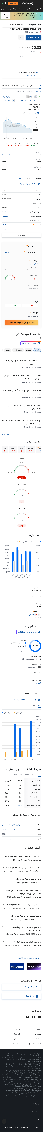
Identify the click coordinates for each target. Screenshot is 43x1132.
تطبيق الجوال (37, 1034)
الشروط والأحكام (37, 1104)
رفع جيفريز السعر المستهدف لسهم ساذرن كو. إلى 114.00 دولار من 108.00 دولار (21, 422)
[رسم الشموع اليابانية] (39, 96)
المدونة (39, 1029)
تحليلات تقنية (35, 442)
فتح (19, 805)
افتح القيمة (7, 154)
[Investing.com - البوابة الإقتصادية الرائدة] (29, 3)
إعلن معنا (17, 1034)
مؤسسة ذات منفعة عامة (9, 829)
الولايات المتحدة (6, 839)
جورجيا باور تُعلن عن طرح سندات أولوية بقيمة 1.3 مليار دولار (22, 392)
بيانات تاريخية (20, 91)
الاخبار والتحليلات (18, 85)
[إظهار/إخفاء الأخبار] (27, 96)
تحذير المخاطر (37, 1119)
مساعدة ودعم (16, 1039)
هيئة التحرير (16, 1043)
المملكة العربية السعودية (15, 9)
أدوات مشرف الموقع (35, 1043)
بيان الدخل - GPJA (32, 693)
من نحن (17, 1029)
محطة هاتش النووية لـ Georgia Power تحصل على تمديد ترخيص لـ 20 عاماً (22, 377)
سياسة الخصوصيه (36, 1111)
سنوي (39, 705)
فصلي (33, 705)
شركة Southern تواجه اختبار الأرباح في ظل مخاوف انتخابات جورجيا (22, 362)
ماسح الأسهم (30, 9)
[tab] (30, 449)
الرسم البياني (31, 85)
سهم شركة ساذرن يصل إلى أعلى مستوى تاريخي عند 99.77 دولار (23, 407)
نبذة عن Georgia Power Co (27, 815)
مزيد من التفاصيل (30, 75)
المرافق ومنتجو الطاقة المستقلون (11, 825)
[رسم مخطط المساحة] (35, 96)
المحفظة (38, 1039)
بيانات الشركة (30, 91)
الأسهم (38, 9)
